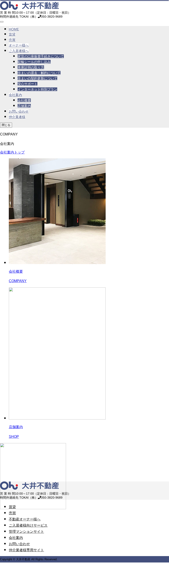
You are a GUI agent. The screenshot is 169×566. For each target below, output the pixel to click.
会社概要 (24, 100)
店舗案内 (24, 106)
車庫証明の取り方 (31, 67)
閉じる (6, 125)
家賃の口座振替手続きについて (41, 56)
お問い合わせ (19, 111)
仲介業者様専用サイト (26, 550)
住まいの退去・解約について (39, 73)
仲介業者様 (17, 117)
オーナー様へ (19, 45)
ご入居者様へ (19, 51)
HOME (14, 29)
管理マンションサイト (26, 531)
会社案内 (15, 95)
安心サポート (27, 84)
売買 (12, 40)
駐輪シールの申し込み (34, 62)
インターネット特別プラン (37, 89)
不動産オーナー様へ (24, 519)
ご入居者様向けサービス (28, 525)
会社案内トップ (12, 152)
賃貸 (12, 34)
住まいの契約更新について (37, 78)
